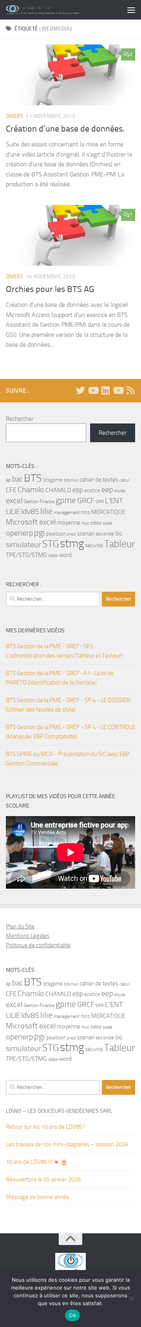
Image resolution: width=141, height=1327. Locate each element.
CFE (11, 490)
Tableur (119, 544)
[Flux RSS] (130, 390)
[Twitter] (80, 390)
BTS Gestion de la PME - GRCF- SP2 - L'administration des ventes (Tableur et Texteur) (64, 651)
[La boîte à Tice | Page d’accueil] (56, 10)
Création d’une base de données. (65, 129)
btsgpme (53, 480)
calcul (124, 480)
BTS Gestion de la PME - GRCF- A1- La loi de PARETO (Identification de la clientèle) (60, 678)
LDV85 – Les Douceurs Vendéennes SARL (59, 1111)
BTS (33, 478)
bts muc (71, 480)
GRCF (85, 500)
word (65, 555)
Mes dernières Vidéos (35, 630)
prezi (71, 534)
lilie (46, 511)
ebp (77, 490)
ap (8, 480)
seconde (105, 534)
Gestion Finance (39, 501)
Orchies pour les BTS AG (50, 289)
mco (85, 512)
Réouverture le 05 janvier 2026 (43, 1179)
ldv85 (30, 511)
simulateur (23, 544)
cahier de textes (99, 480)
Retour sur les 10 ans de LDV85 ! (45, 1126)
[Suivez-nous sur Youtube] (118, 390)
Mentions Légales (27, 935)
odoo (95, 523)
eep (107, 489)
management (67, 512)
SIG (118, 534)
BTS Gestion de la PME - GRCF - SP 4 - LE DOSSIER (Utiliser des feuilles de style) (68, 705)
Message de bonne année (37, 1197)
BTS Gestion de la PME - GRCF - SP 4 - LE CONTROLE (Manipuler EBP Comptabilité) (70, 732)
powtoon (56, 534)
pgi (39, 532)
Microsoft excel (31, 522)
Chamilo (31, 489)
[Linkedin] (105, 390)
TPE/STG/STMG (26, 555)
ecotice (92, 490)
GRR (100, 501)
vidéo (53, 555)
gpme (66, 500)
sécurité (94, 545)
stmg (72, 543)
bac (17, 479)
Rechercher (20, 418)
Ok (72, 1315)
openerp (19, 532)
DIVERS (15, 116)
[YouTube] (93, 390)
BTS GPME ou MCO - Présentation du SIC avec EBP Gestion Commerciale (68, 759)
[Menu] (131, 10)
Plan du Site (20, 926)
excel (14, 500)
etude (119, 490)
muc (85, 523)
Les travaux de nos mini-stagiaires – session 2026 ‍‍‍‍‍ (67, 1144)
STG (50, 544)
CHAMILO (58, 490)
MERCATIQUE (108, 512)
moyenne (68, 522)
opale (107, 523)
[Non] (131, 1298)
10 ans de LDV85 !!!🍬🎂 (37, 1161)
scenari (85, 533)
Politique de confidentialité (38, 945)
